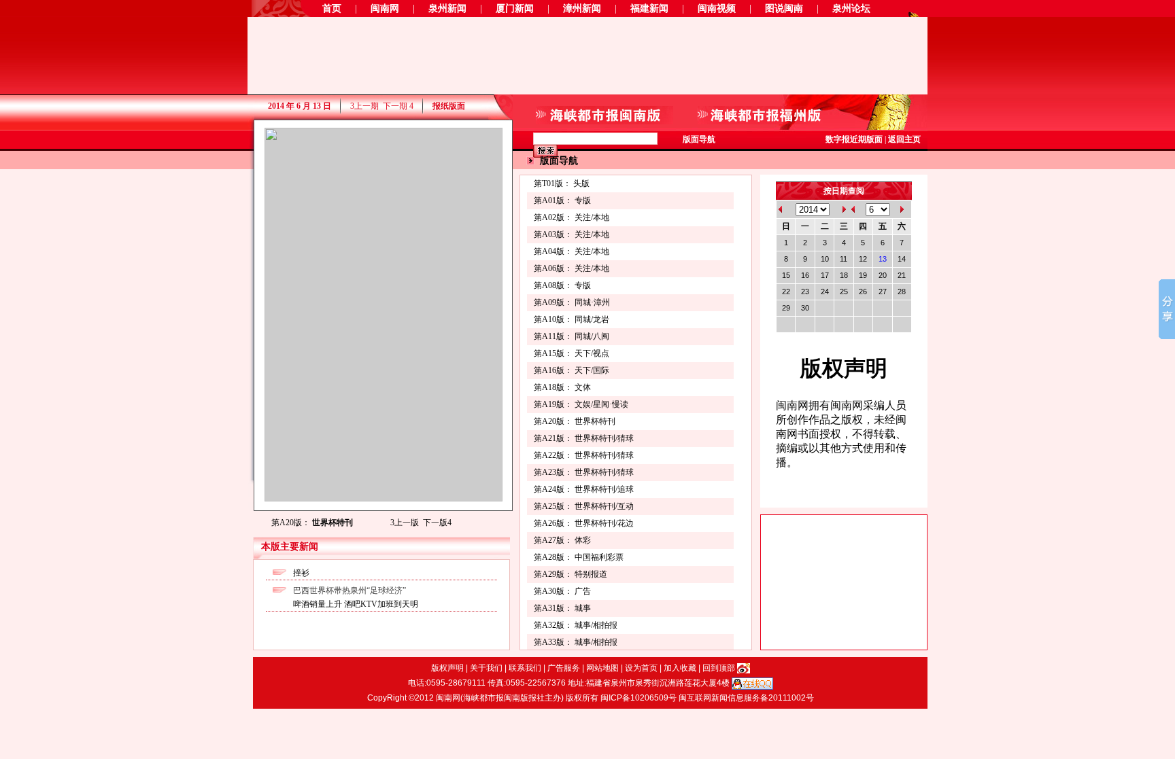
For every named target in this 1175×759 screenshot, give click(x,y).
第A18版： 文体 (562, 387)
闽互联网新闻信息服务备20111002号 (746, 698)
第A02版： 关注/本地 (571, 217)
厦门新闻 (515, 8)
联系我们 (525, 668)
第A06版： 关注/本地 (571, 268)
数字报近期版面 (854, 139)
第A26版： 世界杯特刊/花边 (584, 523)
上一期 (364, 106)
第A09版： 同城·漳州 (572, 302)
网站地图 (602, 668)
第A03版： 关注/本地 (571, 234)
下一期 (398, 106)
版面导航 (699, 139)
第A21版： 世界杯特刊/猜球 (584, 438)
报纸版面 (448, 106)
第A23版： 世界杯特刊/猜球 (584, 472)
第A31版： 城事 (562, 608)
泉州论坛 (851, 8)
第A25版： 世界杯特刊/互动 (584, 506)
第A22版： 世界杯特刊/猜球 (584, 455)
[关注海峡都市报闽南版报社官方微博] (743, 668)
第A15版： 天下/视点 (571, 353)
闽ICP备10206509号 (638, 698)
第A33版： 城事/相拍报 (575, 642)
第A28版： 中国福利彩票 (579, 557)
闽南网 (385, 8)
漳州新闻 (582, 8)
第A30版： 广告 (562, 591)
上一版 (404, 522)
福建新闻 (649, 8)
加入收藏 (680, 668)
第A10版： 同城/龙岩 (571, 319)
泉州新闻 (447, 8)
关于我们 (486, 668)
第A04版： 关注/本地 (571, 251)
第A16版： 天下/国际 (571, 370)
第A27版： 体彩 (562, 540)
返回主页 (904, 139)
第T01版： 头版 (562, 183)
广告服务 (563, 668)
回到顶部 (718, 668)
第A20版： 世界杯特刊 (574, 421)
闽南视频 (717, 8)
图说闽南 (784, 8)
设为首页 (641, 668)
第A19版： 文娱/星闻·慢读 (581, 404)
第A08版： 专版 (562, 285)
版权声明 (447, 668)
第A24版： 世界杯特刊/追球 (584, 489)
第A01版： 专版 (562, 200)
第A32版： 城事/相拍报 (575, 625)
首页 (331, 8)
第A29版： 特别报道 (570, 574)
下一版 (437, 522)
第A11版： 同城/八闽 (571, 336)
